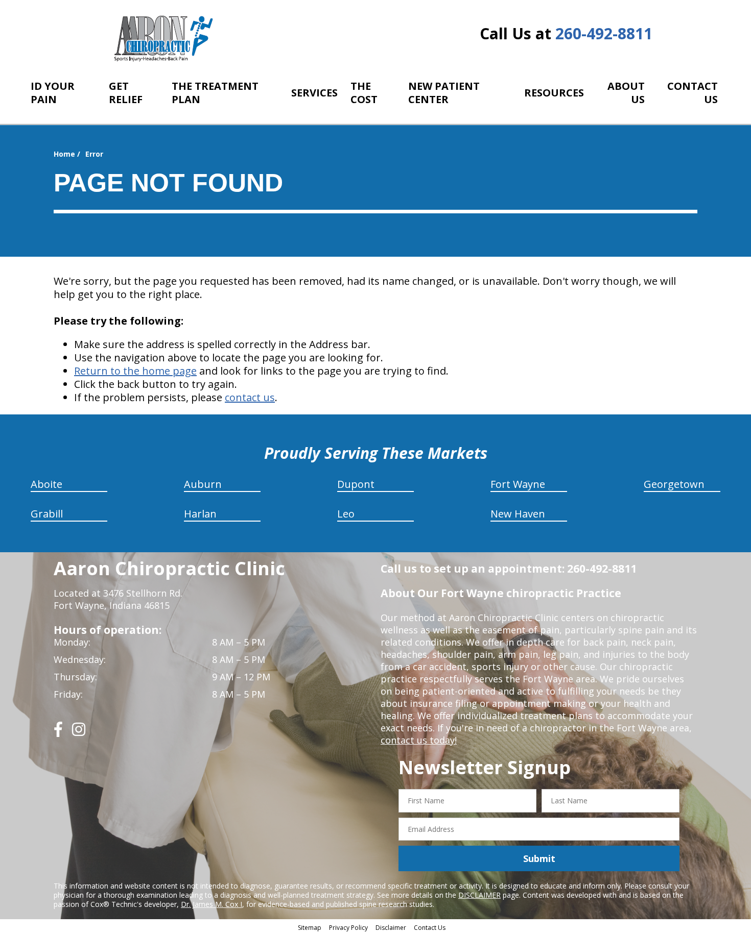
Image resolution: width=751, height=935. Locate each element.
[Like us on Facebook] (58, 733)
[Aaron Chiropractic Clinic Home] (162, 38)
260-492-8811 (603, 33)
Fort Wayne (517, 484)
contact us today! (419, 740)
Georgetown (674, 484)
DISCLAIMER (479, 895)
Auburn (203, 484)
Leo (346, 514)
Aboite (46, 484)
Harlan (200, 514)
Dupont (355, 484)
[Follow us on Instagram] (78, 733)
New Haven (517, 514)
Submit (539, 858)
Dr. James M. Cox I (211, 904)
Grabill (47, 514)
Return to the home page (135, 371)
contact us (250, 397)
